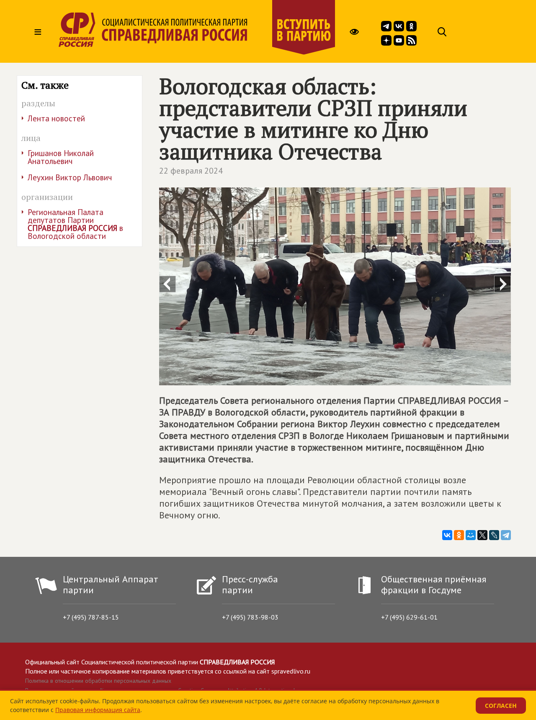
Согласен (501, 706)
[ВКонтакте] (447, 535)
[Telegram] (506, 535)
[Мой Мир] (471, 535)
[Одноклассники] (459, 535)
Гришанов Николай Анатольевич (61, 157)
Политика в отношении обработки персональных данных (98, 680)
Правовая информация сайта (97, 710)
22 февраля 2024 (191, 170)
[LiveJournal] (494, 535)
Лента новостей (56, 118)
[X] (482, 535)
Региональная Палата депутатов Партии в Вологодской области (75, 224)
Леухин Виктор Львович (70, 177)
